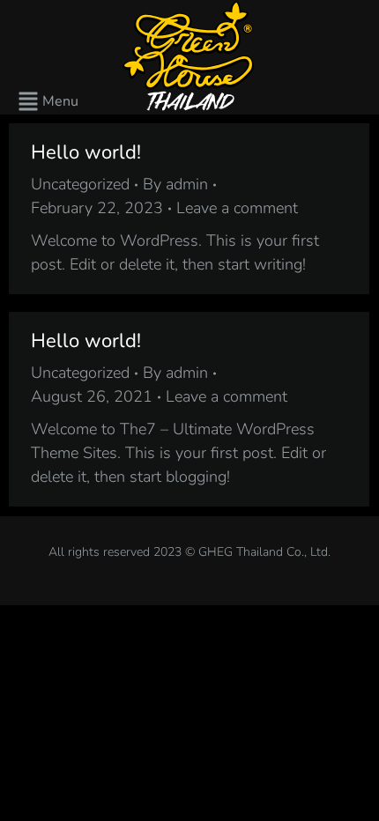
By (175, 184)
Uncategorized (80, 184)
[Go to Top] (352, 794)
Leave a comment (237, 207)
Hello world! (86, 152)
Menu (60, 101)
